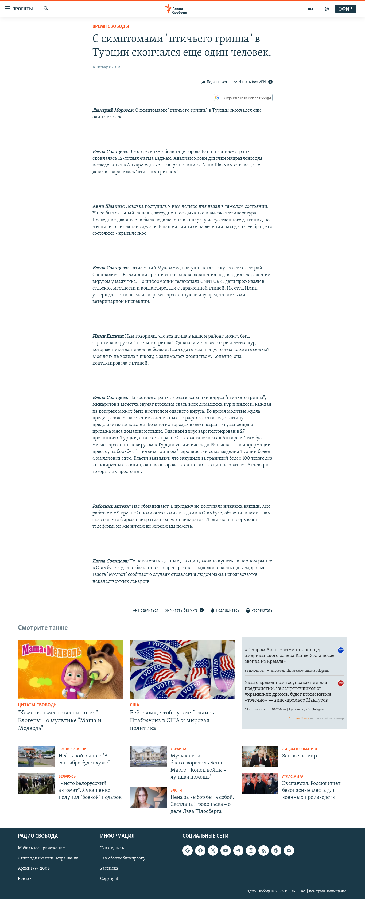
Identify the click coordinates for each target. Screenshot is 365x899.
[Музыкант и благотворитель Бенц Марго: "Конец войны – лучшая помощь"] (148, 756)
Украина (178, 749)
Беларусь (67, 777)
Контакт (26, 879)
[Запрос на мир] (260, 756)
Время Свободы (110, 26)
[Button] (214, 82)
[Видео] (310, 9)
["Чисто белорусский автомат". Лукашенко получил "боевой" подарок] (36, 783)
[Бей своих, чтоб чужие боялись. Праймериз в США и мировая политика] (182, 669)
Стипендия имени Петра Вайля (48, 858)
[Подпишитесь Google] (188, 850)
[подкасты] (327, 9)
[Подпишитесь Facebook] (200, 850)
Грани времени (73, 749)
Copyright (109, 879)
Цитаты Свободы (38, 705)
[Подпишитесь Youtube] (225, 850)
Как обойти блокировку (122, 858)
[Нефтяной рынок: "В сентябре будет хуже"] (36, 756)
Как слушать (112, 848)
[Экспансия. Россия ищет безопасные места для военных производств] (260, 783)
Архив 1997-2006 (34, 868)
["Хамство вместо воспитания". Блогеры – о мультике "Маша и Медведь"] (70, 669)
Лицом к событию (299, 749)
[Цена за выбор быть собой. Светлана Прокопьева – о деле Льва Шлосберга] (148, 797)
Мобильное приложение (41, 848)
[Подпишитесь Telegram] (238, 850)
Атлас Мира (292, 777)
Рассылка (109, 868)
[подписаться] (289, 850)
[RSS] (263, 850)
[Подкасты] (276, 850)
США (134, 705)
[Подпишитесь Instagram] (251, 850)
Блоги (176, 791)
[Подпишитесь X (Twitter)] (213, 850)
